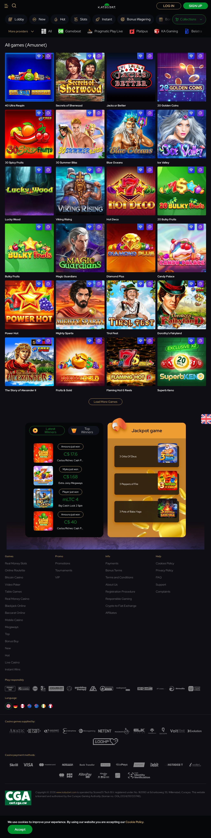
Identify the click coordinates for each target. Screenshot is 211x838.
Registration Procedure (120, 591)
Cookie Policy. (134, 822)
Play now (29, 66)
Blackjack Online (15, 606)
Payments (112, 563)
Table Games (13, 591)
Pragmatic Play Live (109, 31)
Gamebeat (73, 31)
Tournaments (63, 570)
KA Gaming (169, 31)
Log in (168, 6)
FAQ (159, 577)
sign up (195, 6)
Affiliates (111, 613)
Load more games (105, 402)
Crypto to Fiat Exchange (121, 606)
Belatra (196, 31)
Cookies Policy (165, 563)
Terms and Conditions (119, 577)
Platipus (142, 31)
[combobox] (189, 19)
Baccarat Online (15, 613)
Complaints (163, 591)
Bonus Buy (12, 641)
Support (161, 584)
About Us (111, 584)
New (8, 648)
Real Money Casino (17, 599)
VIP (57, 577)
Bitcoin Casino (14, 577)
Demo (29, 77)
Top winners (87, 430)
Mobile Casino (14, 620)
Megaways (11, 627)
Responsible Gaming (119, 599)
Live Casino (12, 662)
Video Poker (12, 584)
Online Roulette (15, 570)
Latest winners (50, 430)
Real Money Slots (16, 563)
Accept (20, 829)
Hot (7, 655)
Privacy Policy (164, 570)
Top (7, 634)
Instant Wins (12, 669)
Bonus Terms (114, 570)
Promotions (62, 563)
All (50, 31)
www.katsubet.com (66, 792)
